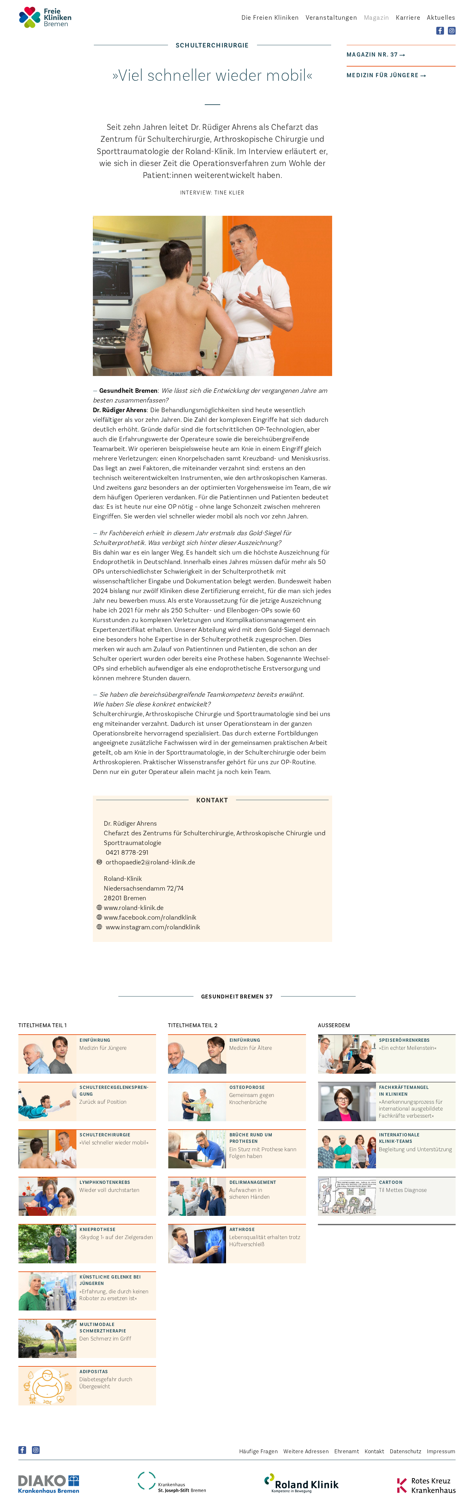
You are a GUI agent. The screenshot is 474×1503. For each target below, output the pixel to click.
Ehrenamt (346, 1451)
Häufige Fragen (258, 1451)
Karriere (408, 17)
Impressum (441, 1451)
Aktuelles (441, 17)
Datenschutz (405, 1451)
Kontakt (374, 1451)
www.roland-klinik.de (134, 907)
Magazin (377, 17)
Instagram (36, 1450)
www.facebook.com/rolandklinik (150, 917)
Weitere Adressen (306, 1451)
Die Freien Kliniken (270, 17)
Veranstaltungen (331, 17)
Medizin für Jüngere (383, 74)
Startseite (53, 17)
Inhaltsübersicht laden (233, 1017)
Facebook (22, 1450)
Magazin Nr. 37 (372, 54)
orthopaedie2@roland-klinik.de (149, 862)
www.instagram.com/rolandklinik (152, 927)
